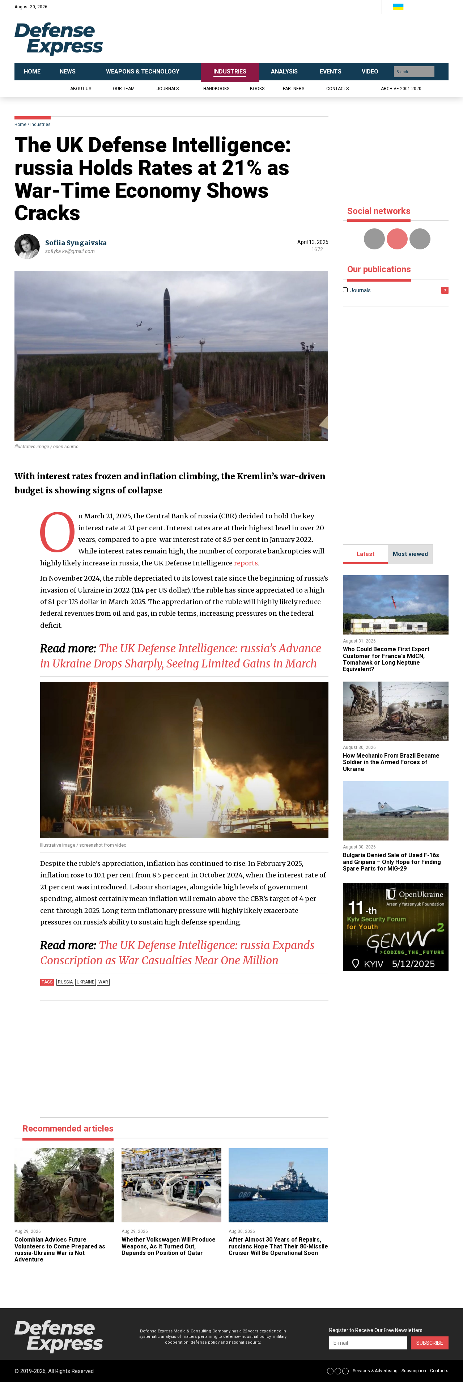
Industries (40, 124)
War (103, 982)
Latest (365, 554)
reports (246, 563)
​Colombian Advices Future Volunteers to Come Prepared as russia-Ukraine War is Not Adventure (59, 1249)
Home (20, 124)
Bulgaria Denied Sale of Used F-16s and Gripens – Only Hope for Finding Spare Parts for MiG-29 (392, 862)
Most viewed (410, 554)
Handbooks (216, 88)
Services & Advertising (375, 1370)
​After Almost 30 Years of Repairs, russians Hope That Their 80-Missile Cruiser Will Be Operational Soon (278, 1246)
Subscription (414, 1370)
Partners (293, 88)
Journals (168, 88)
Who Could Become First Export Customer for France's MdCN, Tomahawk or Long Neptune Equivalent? (386, 659)
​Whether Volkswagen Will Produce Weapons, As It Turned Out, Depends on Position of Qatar (169, 1246)
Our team (124, 88)
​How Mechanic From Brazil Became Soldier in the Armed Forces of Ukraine (391, 762)
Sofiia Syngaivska (76, 243)
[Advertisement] (304, 39)
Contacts (337, 88)
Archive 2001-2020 (401, 88)
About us (80, 88)
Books (257, 88)
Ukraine (85, 982)
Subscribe (429, 1343)
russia (65, 982)
